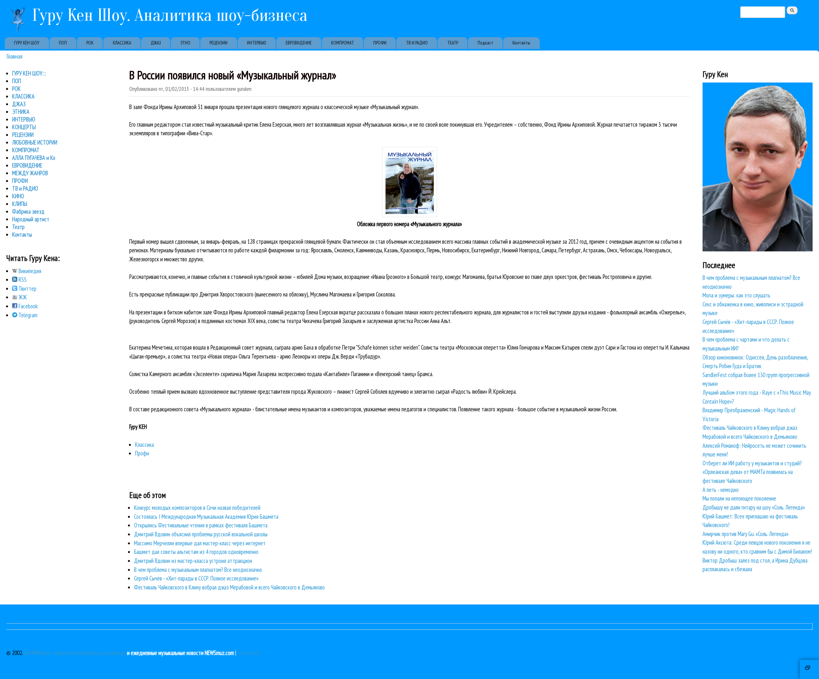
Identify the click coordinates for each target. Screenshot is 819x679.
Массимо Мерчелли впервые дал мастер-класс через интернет (200, 543)
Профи (142, 453)
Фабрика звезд (28, 211)
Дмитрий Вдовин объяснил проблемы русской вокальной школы (200, 534)
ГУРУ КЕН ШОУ (26, 43)
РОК (89, 43)
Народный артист (30, 219)
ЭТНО (185, 43)
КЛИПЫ (19, 204)
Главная (14, 56)
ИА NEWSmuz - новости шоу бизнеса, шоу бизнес (75, 653)
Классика (144, 444)
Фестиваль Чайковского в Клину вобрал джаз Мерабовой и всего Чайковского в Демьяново (229, 587)
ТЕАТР (452, 43)
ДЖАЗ (156, 43)
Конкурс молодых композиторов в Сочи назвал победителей (197, 507)
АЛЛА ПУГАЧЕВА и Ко (33, 158)
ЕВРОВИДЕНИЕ (299, 43)
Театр (18, 227)
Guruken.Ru (249, 653)
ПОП (63, 43)
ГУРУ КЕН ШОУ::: (29, 73)
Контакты (521, 43)
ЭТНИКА (20, 111)
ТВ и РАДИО (25, 188)
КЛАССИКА (122, 43)
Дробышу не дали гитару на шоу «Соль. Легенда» (754, 507)
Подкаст (485, 43)
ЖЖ (22, 297)
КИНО (18, 196)
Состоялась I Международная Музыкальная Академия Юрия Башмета (206, 516)
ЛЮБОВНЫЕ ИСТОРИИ (34, 142)
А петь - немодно (721, 489)
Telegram (27, 315)
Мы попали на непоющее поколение (739, 498)
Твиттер (26, 288)
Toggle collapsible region (809, 669)
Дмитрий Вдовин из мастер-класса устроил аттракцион (193, 561)
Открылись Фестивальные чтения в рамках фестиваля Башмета (200, 525)
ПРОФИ (379, 43)
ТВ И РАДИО (417, 43)
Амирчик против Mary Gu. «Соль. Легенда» (746, 534)
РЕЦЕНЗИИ (218, 43)
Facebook (27, 306)
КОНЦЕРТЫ (24, 127)
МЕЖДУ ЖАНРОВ (30, 173)
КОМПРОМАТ (342, 43)
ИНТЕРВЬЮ (256, 43)
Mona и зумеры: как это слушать (736, 295)
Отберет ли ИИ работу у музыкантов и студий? (752, 463)
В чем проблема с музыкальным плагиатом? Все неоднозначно (198, 569)
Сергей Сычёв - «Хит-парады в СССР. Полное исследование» (196, 578)
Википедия (29, 271)
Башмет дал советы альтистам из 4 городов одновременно (196, 552)
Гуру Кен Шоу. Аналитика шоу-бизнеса (170, 15)
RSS (22, 279)
